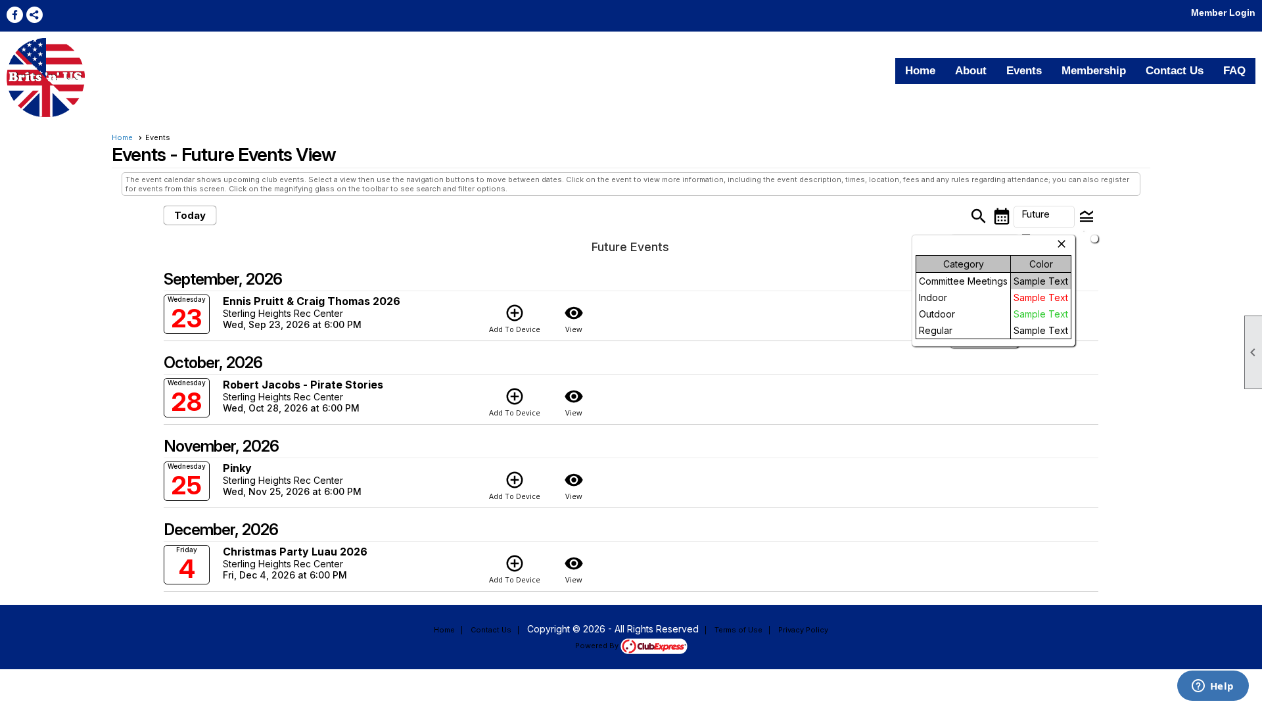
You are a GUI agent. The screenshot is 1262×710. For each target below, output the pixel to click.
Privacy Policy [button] (803, 629)
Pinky (237, 468)
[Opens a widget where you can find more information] (1213, 687)
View (574, 318)
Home (920, 70)
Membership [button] (1094, 70)
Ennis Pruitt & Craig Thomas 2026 (311, 301)
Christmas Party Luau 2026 (295, 551)
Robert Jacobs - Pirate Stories (303, 384)
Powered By (597, 645)
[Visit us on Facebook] (15, 15)
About (971, 70)
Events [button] (1024, 70)
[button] (1044, 217)
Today (190, 215)
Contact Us (1175, 70)
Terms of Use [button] (738, 629)
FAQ (1234, 70)
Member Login (1223, 12)
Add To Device (514, 318)
